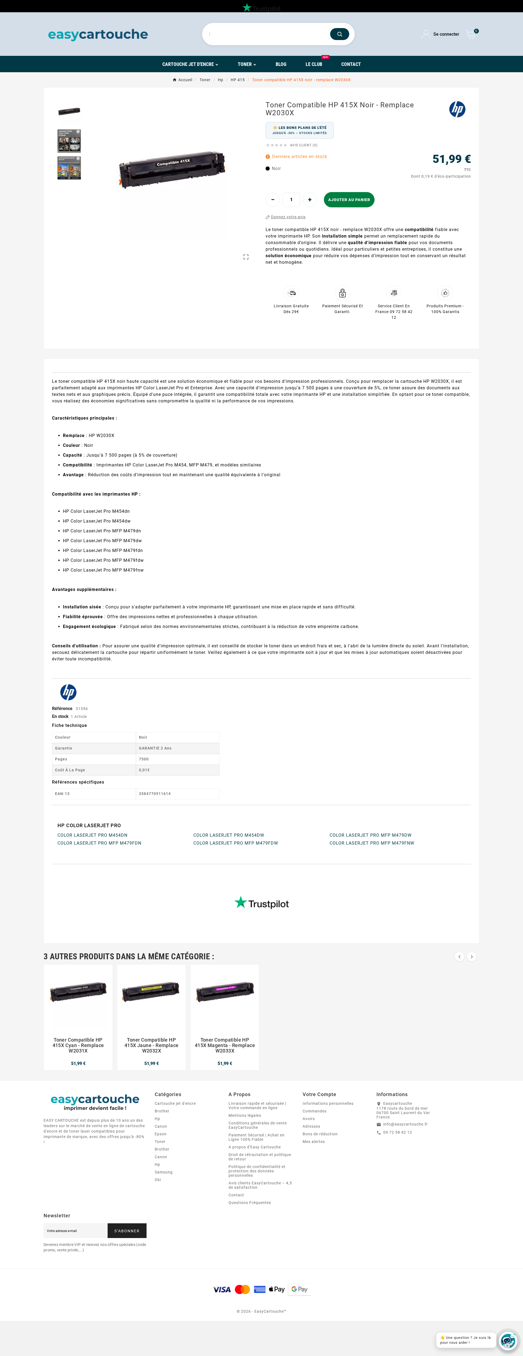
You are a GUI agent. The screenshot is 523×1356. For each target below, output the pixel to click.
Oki (158, 1180)
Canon (161, 1126)
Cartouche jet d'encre (175, 1103)
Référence (63, 708)
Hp (157, 1119)
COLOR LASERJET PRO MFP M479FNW (372, 843)
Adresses (311, 1126)
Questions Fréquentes (250, 1202)
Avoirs (309, 1119)
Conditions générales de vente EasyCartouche (258, 1125)
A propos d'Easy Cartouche (255, 1147)
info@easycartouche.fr (405, 1124)
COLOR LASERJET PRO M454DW (228, 835)
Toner (160, 1141)
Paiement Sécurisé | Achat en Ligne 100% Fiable (257, 1137)
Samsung (164, 1172)
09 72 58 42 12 (397, 1132)
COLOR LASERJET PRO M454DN (92, 835)
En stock (60, 716)
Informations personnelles (328, 1103)
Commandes (315, 1111)
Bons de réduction (320, 1134)
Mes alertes (314, 1141)
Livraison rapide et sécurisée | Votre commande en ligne (257, 1105)
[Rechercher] (339, 34)
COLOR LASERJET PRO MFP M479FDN (99, 843)
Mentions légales (245, 1115)
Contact (236, 1195)
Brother (162, 1111)
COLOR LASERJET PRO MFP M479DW (371, 835)
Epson (161, 1134)
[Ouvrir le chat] (508, 1341)
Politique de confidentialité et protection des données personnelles (257, 1171)
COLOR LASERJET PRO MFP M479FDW (235, 843)
